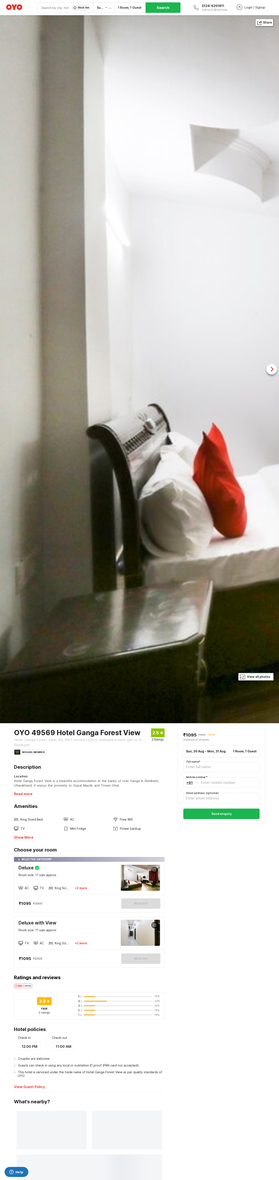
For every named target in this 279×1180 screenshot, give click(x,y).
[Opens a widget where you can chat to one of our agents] (16, 1172)
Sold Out (141, 958)
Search (163, 7)
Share (267, 22)
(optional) (202, 793)
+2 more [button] (81, 888)
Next (271, 369)
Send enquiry (221, 814)
